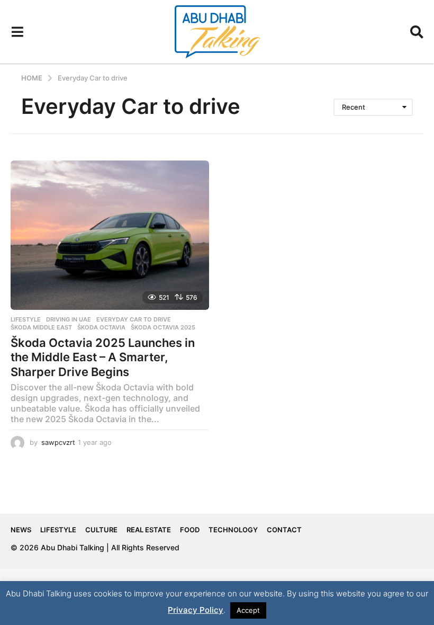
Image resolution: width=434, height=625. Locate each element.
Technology (233, 529)
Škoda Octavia (101, 327)
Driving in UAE (68, 319)
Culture (101, 529)
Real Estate (148, 529)
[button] (17, 31)
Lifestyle (26, 319)
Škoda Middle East (41, 327)
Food (190, 529)
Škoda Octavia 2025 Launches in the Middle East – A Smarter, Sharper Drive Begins (103, 357)
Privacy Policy (195, 610)
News (21, 529)
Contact (284, 529)
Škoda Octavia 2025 (163, 327)
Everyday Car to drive (133, 319)
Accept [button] (248, 610)
